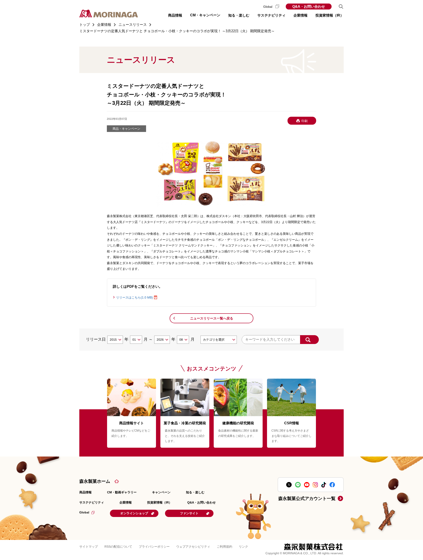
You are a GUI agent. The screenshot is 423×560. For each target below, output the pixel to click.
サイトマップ (88, 546)
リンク (243, 546)
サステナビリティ (91, 502)
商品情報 (85, 492)
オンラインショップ (134, 513)
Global (268, 6)
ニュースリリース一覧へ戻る (211, 318)
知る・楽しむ (195, 492)
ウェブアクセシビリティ (193, 546)
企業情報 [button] (300, 15)
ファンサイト (189, 513)
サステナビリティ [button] (271, 15)
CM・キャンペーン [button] (205, 15)
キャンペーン (161, 492)
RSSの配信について (118, 546)
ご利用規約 (224, 546)
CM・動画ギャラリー (122, 492)
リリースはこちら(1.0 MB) (134, 297)
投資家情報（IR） (159, 502)
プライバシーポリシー (154, 546)
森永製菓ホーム (94, 481)
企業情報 (125, 502)
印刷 (304, 121)
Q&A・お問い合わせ (308, 6)
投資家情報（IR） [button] (329, 15)
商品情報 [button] (175, 15)
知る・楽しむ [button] (238, 15)
